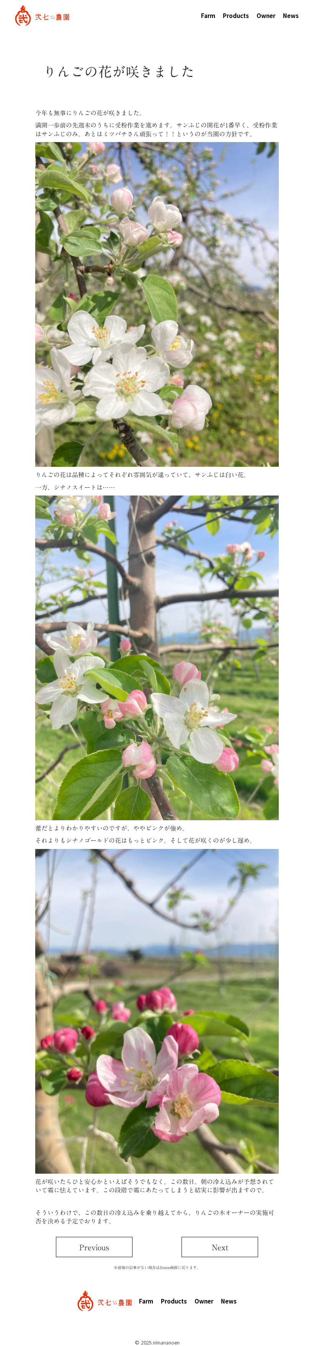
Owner (266, 15)
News (291, 15)
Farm (208, 15)
